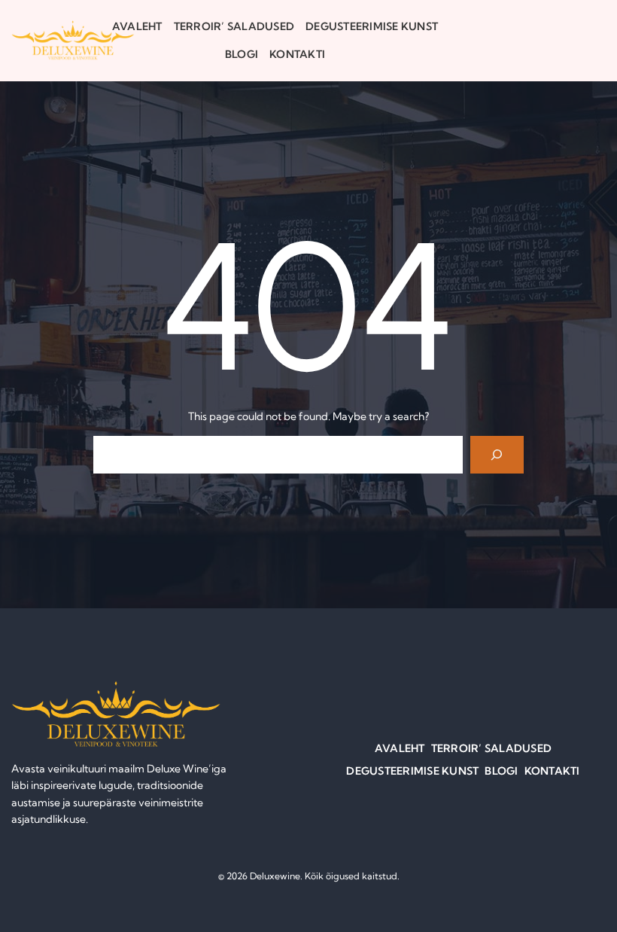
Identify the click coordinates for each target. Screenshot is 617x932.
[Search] (497, 454)
